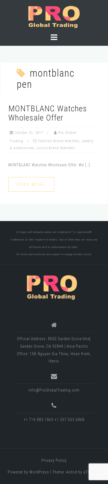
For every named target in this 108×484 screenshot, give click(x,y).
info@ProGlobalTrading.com (54, 390)
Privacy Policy (54, 460)
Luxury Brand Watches (55, 148)
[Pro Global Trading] (52, 287)
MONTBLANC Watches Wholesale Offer (47, 113)
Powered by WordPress (28, 472)
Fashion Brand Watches (58, 141)
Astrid (71, 472)
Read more (31, 184)
